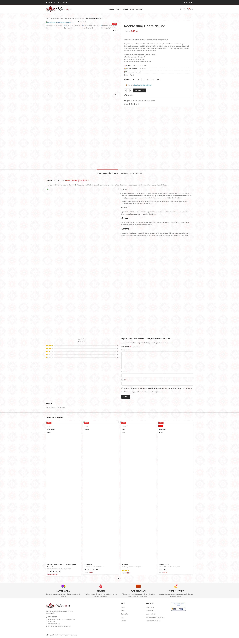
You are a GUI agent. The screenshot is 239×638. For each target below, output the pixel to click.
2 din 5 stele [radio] (135, 346)
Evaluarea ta (126, 346)
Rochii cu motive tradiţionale (74, 18)
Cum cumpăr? (150, 610)
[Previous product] (188, 18)
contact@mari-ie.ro (54, 623)
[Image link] (58, 605)
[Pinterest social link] (134, 104)
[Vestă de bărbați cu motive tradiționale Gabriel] (63, 491)
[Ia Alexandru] (175, 491)
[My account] (181, 9)
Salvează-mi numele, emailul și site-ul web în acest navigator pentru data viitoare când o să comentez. (157, 388)
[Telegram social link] (139, 104)
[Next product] (192, 18)
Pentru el (50, 569)
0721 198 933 (52, 617)
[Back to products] (190, 18)
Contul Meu (150, 607)
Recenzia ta (125, 350)
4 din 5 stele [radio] (138, 346)
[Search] (184, 9)
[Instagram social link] (187, 2)
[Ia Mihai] (138, 491)
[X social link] (132, 104)
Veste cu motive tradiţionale (62, 569)
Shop (122, 610)
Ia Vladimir (89, 564)
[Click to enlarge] (49, 20)
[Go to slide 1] (78, 21)
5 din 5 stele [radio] (139, 346)
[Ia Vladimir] (101, 491)
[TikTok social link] (192, 2)
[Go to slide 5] (85, 21)
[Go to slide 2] (80, 21)
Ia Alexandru (164, 564)
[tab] (107, 172)
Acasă (123, 607)
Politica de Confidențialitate (155, 617)
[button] (48, 95)
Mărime (127, 79)
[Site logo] (59, 9)
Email (123, 380)
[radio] (133, 79)
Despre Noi (124, 614)
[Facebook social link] (184, 2)
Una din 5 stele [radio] (133, 346)
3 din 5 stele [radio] (136, 346)
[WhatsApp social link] (189, 2)
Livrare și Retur (151, 614)
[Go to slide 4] (83, 21)
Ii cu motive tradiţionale (98, 567)
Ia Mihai (125, 564)
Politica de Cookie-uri (153, 621)
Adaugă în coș (139, 90)
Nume (123, 372)
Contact (123, 621)
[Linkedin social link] (137, 104)
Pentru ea (59, 18)
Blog (122, 617)
